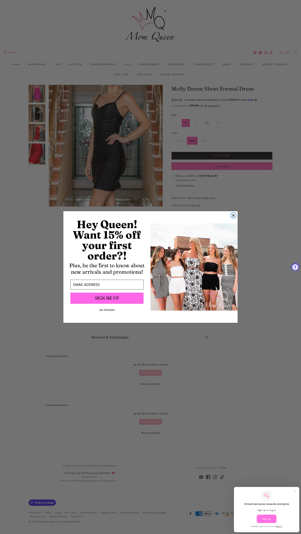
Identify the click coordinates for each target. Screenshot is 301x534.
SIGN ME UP (107, 298)
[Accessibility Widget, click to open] (295, 267)
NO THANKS (107, 310)
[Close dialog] (233, 215)
